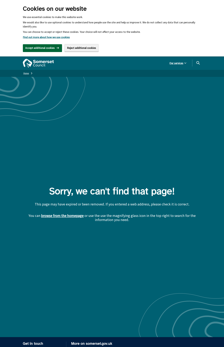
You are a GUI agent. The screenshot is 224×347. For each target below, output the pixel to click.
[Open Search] (198, 63)
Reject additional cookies (81, 48)
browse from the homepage (62, 215)
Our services (176, 63)
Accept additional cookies (40, 48)
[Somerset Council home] (38, 63)
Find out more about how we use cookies (46, 37)
